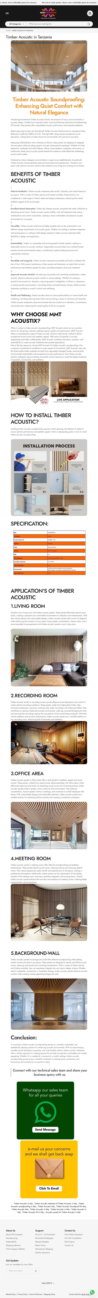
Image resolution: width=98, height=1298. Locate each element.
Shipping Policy (49, 1294)
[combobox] (60, 24)
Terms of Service (36, 1294)
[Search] (88, 24)
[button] (7, 13)
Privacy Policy (23, 1294)
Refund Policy (11, 1294)
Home (8, 31)
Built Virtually (87, 1294)
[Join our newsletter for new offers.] (35, 1271)
